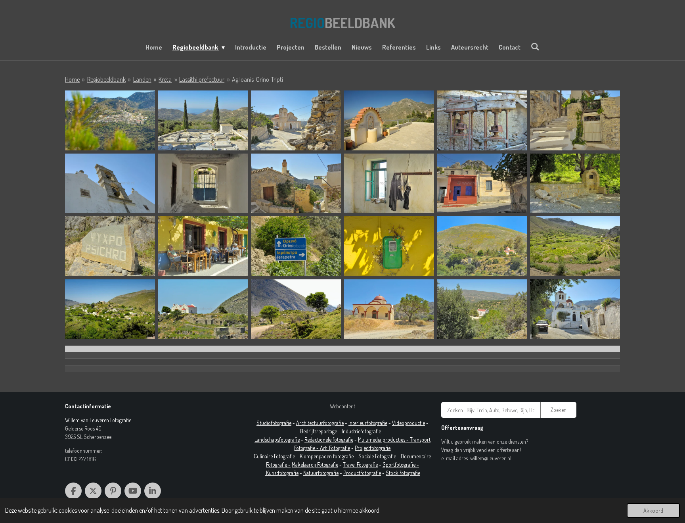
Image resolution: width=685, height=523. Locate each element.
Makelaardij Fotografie (315, 464)
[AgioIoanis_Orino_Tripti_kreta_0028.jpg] (575, 246)
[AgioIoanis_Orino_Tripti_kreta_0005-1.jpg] (295, 120)
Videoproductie (408, 422)
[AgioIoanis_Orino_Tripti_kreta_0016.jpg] (389, 183)
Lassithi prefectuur (201, 79)
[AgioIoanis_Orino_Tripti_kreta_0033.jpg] (203, 309)
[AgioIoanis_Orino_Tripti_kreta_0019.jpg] (110, 246)
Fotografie (339, 447)
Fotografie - (388, 456)
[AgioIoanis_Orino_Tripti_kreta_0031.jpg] (110, 309)
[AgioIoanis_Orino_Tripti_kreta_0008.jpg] (575, 120)
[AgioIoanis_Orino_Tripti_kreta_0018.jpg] (575, 183)
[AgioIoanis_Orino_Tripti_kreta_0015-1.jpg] (295, 183)
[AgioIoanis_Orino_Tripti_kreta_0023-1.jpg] (389, 246)
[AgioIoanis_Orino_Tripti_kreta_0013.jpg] (110, 183)
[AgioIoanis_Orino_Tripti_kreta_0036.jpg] (295, 309)
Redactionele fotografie (328, 439)
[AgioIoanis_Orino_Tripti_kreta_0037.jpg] (389, 309)
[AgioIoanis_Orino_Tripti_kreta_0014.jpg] (203, 183)
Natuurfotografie (321, 472)
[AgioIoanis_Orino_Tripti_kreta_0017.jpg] (482, 183)
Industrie (351, 431)
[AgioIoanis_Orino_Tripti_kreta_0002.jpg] (110, 120)
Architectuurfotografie (320, 422)
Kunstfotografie (282, 472)
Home (72, 79)
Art (324, 447)
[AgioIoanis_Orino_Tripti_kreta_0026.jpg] (482, 246)
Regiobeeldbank (106, 79)
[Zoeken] (535, 46)
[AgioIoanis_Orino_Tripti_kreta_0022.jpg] (295, 246)
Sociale (366, 456)
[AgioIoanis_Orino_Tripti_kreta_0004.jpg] (203, 120)
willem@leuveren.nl (490, 458)
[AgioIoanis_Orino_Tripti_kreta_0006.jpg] (389, 120)
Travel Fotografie (360, 464)
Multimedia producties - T (385, 439)
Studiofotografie (273, 422)
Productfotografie (362, 472)
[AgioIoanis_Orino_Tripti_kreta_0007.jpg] (482, 120)
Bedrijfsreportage (318, 431)
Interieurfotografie (367, 422)
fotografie (370, 431)
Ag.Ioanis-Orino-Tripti (257, 79)
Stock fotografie (403, 472)
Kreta (165, 79)
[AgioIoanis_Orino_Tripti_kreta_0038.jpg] (482, 309)
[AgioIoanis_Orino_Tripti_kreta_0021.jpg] (203, 246)
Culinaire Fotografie (274, 456)
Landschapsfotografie (277, 439)
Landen (142, 79)
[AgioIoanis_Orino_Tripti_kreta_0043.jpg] (575, 309)
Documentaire (416, 456)
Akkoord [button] (653, 510)
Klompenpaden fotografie (327, 456)
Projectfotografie (372, 447)
